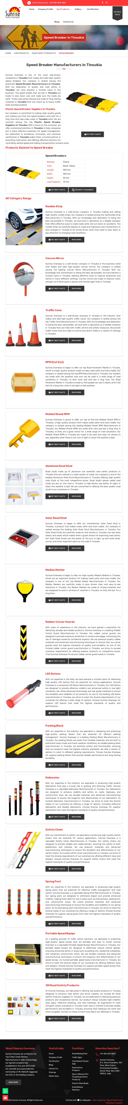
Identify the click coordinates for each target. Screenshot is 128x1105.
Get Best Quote (117, 13)
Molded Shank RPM (58, 414)
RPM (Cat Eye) (55, 362)
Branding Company (114, 1103)
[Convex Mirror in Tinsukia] (24, 278)
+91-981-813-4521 (57, 3)
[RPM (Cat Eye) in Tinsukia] (24, 382)
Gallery (78, 9)
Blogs (57, 22)
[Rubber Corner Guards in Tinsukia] (24, 642)
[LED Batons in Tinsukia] (24, 694)
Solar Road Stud (56, 517)
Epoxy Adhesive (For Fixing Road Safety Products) (80, 1077)
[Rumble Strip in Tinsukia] (24, 227)
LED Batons (53, 673)
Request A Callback (84, 190)
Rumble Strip (54, 206)
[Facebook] (102, 2)
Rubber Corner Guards (60, 621)
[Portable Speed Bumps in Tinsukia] (24, 954)
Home (31, 9)
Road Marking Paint (80, 1054)
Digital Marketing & (114, 1100)
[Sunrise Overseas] (13, 12)
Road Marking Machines (77, 1088)
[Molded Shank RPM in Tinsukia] (24, 434)
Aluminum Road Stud (59, 465)
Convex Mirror (55, 258)
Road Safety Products (44, 53)
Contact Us (68, 22)
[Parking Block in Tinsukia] (24, 746)
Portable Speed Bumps (60, 933)
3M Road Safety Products (62, 985)
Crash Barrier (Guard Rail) (80, 1062)
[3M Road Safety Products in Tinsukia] (24, 1006)
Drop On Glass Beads (80, 1083)
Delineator (53, 777)
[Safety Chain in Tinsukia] (24, 850)
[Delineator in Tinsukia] (24, 798)
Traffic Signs (77, 1057)
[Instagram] (106, 2)
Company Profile (45, 9)
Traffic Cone (54, 310)
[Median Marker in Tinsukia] (24, 590)
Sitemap (52, 1072)
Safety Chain (54, 829)
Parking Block (54, 725)
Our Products (62, 9)
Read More (76, 240)
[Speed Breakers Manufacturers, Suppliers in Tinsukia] (24, 171)
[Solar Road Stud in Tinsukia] (24, 538)
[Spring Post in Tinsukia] (24, 902)
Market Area (54, 1076)
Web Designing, (99, 1100)
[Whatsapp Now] (5, 1091)
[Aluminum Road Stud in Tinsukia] (24, 486)
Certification (93, 9)
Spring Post (53, 881)
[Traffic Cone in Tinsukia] (24, 330)
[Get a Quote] (5, 1098)
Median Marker (55, 569)
